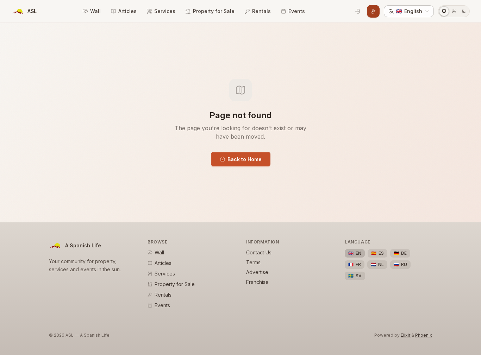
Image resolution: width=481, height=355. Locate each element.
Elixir (406, 335)
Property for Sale (214, 11)
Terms (253, 262)
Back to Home (244, 159)
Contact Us (258, 252)
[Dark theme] (464, 11)
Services (164, 11)
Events (296, 11)
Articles (127, 11)
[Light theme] (454, 11)
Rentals (261, 11)
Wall (95, 11)
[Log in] (358, 11)
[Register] (373, 11)
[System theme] (444, 11)
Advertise (257, 272)
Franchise (257, 282)
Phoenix (423, 335)
